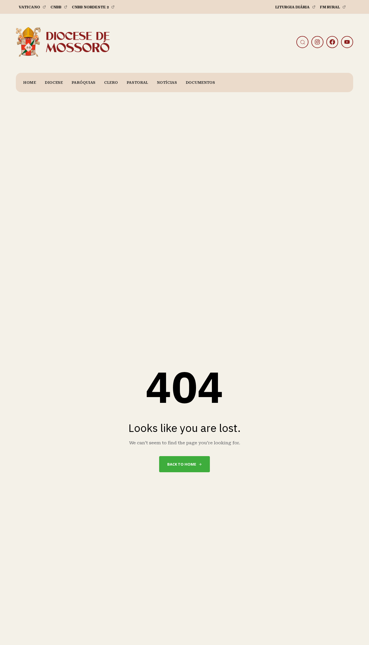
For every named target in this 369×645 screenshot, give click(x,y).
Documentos (200, 82)
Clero (111, 82)
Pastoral (137, 82)
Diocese (54, 82)
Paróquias (83, 82)
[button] (303, 42)
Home (29, 82)
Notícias (167, 82)
